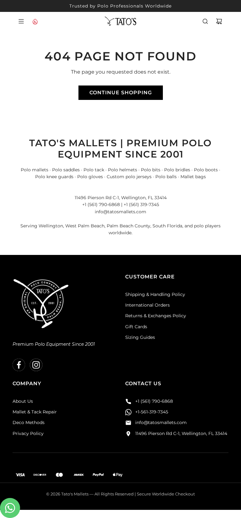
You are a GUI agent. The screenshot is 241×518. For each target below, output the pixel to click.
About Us (23, 401)
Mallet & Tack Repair (35, 412)
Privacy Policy (28, 433)
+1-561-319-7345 (151, 412)
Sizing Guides (140, 337)
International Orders (147, 305)
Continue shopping (120, 93)
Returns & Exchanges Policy (155, 316)
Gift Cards (136, 326)
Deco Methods (29, 422)
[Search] (205, 21)
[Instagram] (36, 365)
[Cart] (219, 21)
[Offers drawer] (35, 21)
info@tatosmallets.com (161, 422)
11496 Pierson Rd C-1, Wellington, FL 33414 (181, 433)
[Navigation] (21, 21)
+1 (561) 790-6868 (154, 401)
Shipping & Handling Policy (155, 294)
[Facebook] (19, 365)
